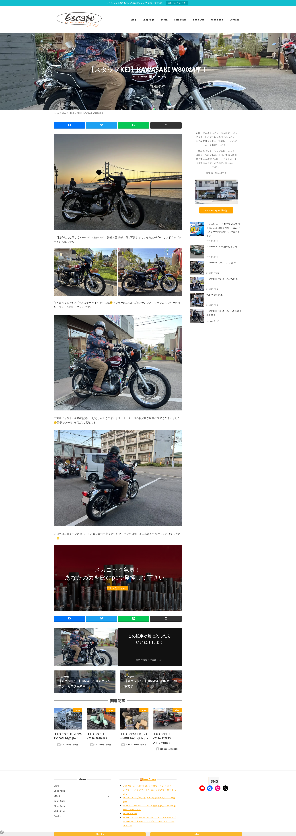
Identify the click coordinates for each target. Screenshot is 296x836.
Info (196, 834)
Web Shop (59, 810)
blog (164, 76)
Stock (57, 795)
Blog (56, 785)
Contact (58, 816)
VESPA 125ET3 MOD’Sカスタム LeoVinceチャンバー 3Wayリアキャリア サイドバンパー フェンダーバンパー (149, 821)
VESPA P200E (130, 813)
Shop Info (59, 806)
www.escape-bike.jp (216, 210)
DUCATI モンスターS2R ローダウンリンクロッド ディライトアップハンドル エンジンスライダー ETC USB (149, 789)
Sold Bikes (60, 800)
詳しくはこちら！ (177, 3)
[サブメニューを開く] (108, 796)
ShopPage (59, 790)
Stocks (100, 834)
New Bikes (149, 779)
